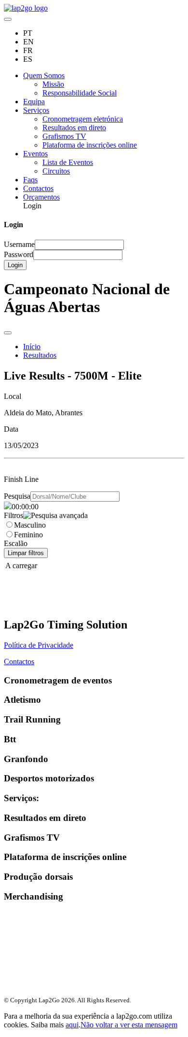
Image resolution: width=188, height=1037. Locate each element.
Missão (53, 84)
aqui (72, 1025)
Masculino (30, 525)
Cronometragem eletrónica (82, 119)
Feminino (28, 535)
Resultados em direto (74, 127)
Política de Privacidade (38, 645)
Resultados (39, 355)
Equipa (34, 101)
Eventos (35, 154)
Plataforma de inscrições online (89, 145)
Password (18, 254)
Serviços (36, 110)
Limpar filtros (26, 553)
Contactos (38, 188)
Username (19, 244)
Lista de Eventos (67, 162)
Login (15, 265)
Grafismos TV (64, 136)
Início (31, 346)
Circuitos (56, 171)
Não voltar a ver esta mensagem (129, 1025)
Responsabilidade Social (79, 93)
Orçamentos (41, 197)
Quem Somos (44, 75)
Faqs (30, 180)
